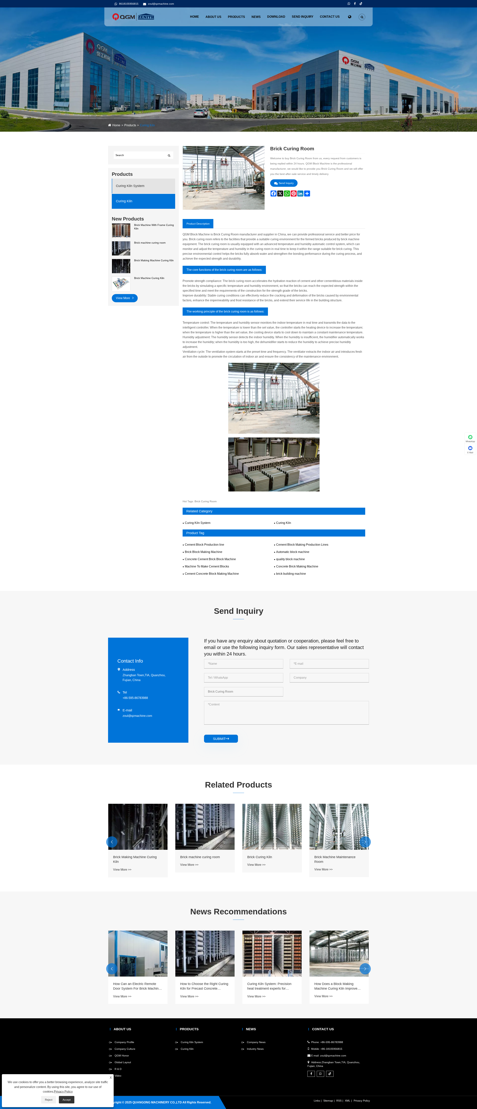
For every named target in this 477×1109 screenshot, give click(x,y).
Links (317, 1100)
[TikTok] (360, 4)
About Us (213, 16)
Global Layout (123, 1062)
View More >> (122, 864)
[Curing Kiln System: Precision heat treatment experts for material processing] (205, 954)
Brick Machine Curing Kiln (149, 278)
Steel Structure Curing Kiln (334, 857)
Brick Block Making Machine (203, 551)
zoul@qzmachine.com (161, 3)
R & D (118, 1068)
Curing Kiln (147, 125)
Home (194, 16)
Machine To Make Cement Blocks (207, 566)
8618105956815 (128, 3)
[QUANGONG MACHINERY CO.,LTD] (133, 16)
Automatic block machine (292, 551)
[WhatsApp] (349, 4)
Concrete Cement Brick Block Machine (210, 559)
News (256, 16)
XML (347, 1100)
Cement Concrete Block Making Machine (212, 573)
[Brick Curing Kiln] (205, 827)
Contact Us (330, 16)
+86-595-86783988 (135, 697)
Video (118, 1075)
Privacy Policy (362, 1100)
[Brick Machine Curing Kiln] (121, 283)
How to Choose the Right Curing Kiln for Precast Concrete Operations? (137, 986)
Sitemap (328, 1100)
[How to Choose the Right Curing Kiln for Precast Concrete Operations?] (138, 954)
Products (236, 16)
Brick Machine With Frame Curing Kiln (154, 226)
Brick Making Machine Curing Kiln (154, 260)
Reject (48, 1099)
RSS (339, 1100)
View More (123, 298)
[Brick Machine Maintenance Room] (272, 827)
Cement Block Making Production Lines (302, 544)
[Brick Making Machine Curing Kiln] (121, 265)
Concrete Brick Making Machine (297, 566)
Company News (256, 1042)
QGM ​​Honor (122, 1055)
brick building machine (291, 573)
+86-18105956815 (331, 1048)
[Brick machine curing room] (121, 248)
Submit (221, 739)
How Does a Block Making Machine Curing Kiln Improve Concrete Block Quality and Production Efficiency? (268, 986)
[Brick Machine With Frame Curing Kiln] (121, 230)
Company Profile (124, 1042)
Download (276, 16)
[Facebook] (355, 4)
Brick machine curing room (150, 242)
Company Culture (125, 1048)
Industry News (255, 1048)
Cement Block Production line (204, 544)
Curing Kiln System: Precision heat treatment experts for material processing (202, 986)
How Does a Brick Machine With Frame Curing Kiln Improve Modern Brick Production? (338, 986)
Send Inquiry (302, 16)
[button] (111, 842)
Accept (67, 1099)
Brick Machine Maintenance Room (267, 859)
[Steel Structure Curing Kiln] (339, 827)
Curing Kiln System (130, 186)
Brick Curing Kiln (192, 857)
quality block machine (290, 559)
